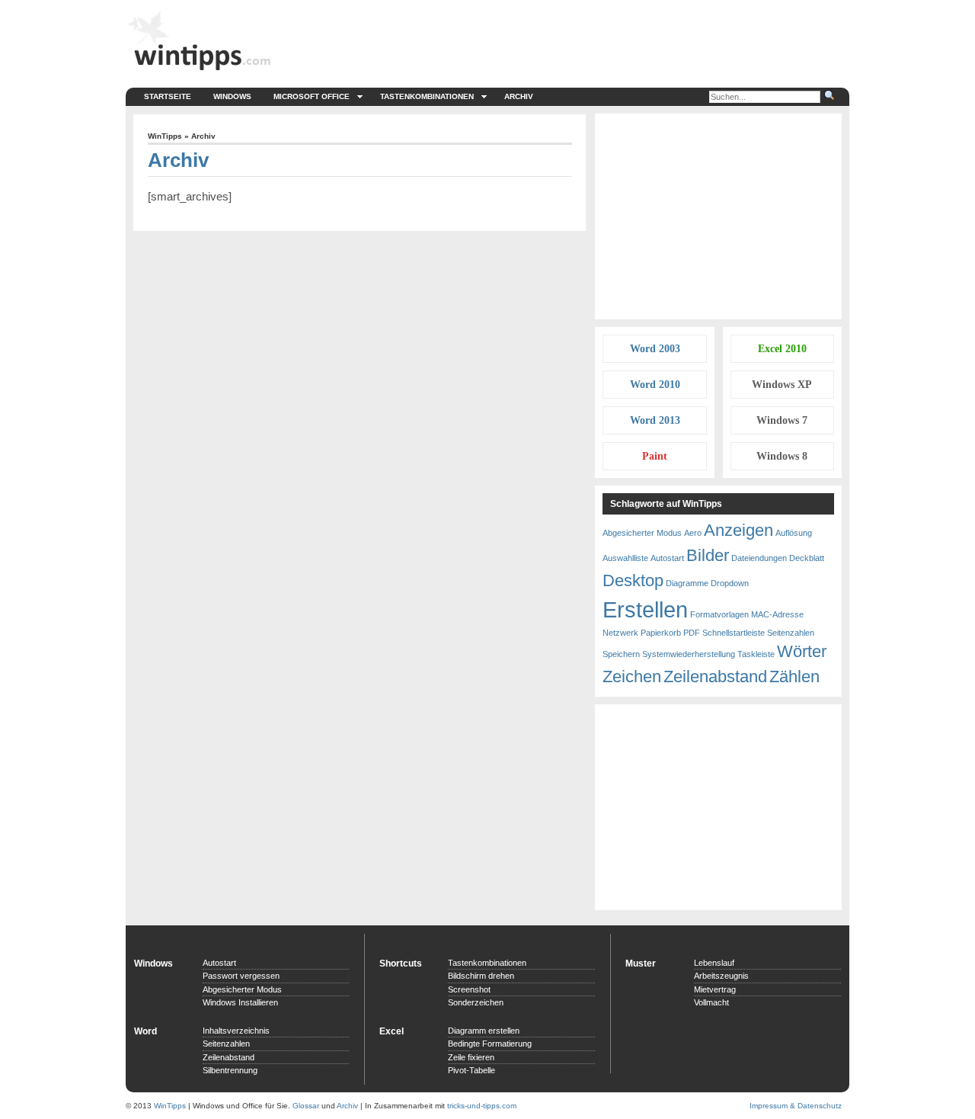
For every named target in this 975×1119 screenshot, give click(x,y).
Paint (654, 456)
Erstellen (645, 609)
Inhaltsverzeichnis (236, 1030)
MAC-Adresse (777, 614)
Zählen (794, 676)
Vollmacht (711, 1002)
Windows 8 (781, 456)
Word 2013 (655, 420)
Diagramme (687, 583)
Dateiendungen (759, 558)
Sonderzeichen (475, 1002)
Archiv (518, 96)
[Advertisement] (718, 216)
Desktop (633, 580)
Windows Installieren (240, 1002)
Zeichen (632, 676)
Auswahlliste (625, 558)
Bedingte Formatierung (490, 1043)
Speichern (621, 654)
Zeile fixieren (471, 1057)
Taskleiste (756, 654)
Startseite (167, 96)
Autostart (667, 558)
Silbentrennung (230, 1070)
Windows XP (782, 384)
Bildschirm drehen (481, 975)
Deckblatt (806, 558)
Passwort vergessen (241, 975)
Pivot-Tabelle (471, 1070)
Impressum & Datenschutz (796, 1105)
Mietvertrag (715, 989)
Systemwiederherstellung (688, 654)
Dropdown (730, 583)
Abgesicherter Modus (642, 532)
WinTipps (165, 136)
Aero (693, 532)
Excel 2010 (782, 348)
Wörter (801, 651)
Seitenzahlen (790, 632)
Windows (232, 96)
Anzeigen (738, 530)
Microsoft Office (311, 96)
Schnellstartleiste (733, 632)
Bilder (707, 555)
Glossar (305, 1105)
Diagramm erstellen (483, 1030)
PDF (691, 632)
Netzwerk (620, 632)
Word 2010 (655, 384)
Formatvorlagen (719, 614)
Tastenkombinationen (427, 96)
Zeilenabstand (715, 676)
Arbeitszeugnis (721, 975)
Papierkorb (661, 632)
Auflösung (793, 532)
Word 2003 (655, 348)
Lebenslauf (714, 962)
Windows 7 (781, 420)
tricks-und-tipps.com (481, 1105)
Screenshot (469, 989)
